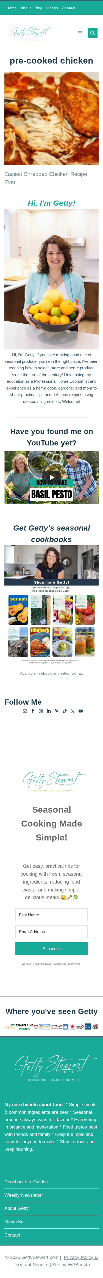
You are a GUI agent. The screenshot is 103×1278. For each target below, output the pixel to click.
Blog (38, 8)
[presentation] (51, 118)
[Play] (51, 477)
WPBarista (79, 1264)
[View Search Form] (93, 33)
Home (11, 8)
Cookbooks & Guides (26, 1181)
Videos (52, 8)
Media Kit (14, 1221)
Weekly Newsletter (23, 1195)
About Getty (16, 1208)
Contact (68, 8)
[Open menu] (80, 33)
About (26, 8)
